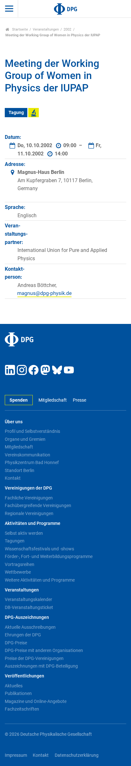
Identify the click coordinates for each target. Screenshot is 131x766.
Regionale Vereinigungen (29, 513)
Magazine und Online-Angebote (35, 701)
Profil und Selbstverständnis (32, 431)
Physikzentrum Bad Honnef (32, 462)
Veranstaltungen (46, 29)
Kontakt (13, 478)
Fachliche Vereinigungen (29, 497)
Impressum (16, 755)
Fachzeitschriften (22, 709)
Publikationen (18, 693)
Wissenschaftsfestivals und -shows (39, 548)
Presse (79, 400)
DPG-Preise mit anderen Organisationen (44, 650)
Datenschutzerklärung (77, 755)
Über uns (14, 422)
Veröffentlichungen (24, 676)
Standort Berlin (19, 470)
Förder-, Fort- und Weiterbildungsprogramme (49, 556)
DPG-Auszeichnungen (27, 617)
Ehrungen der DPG (23, 634)
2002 (67, 29)
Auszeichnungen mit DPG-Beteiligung (41, 666)
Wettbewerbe (18, 572)
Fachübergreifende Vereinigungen (38, 505)
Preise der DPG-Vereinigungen (34, 658)
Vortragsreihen (19, 564)
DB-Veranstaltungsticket (29, 607)
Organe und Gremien (25, 439)
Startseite (19, 29)
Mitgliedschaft (52, 400)
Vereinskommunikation (27, 454)
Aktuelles (14, 685)
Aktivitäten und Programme (32, 523)
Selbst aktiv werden (24, 533)
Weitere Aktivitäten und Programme (40, 580)
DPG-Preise (16, 642)
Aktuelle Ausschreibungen (30, 627)
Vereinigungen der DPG (28, 488)
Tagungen (14, 540)
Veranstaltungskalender (28, 599)
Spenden (19, 400)
